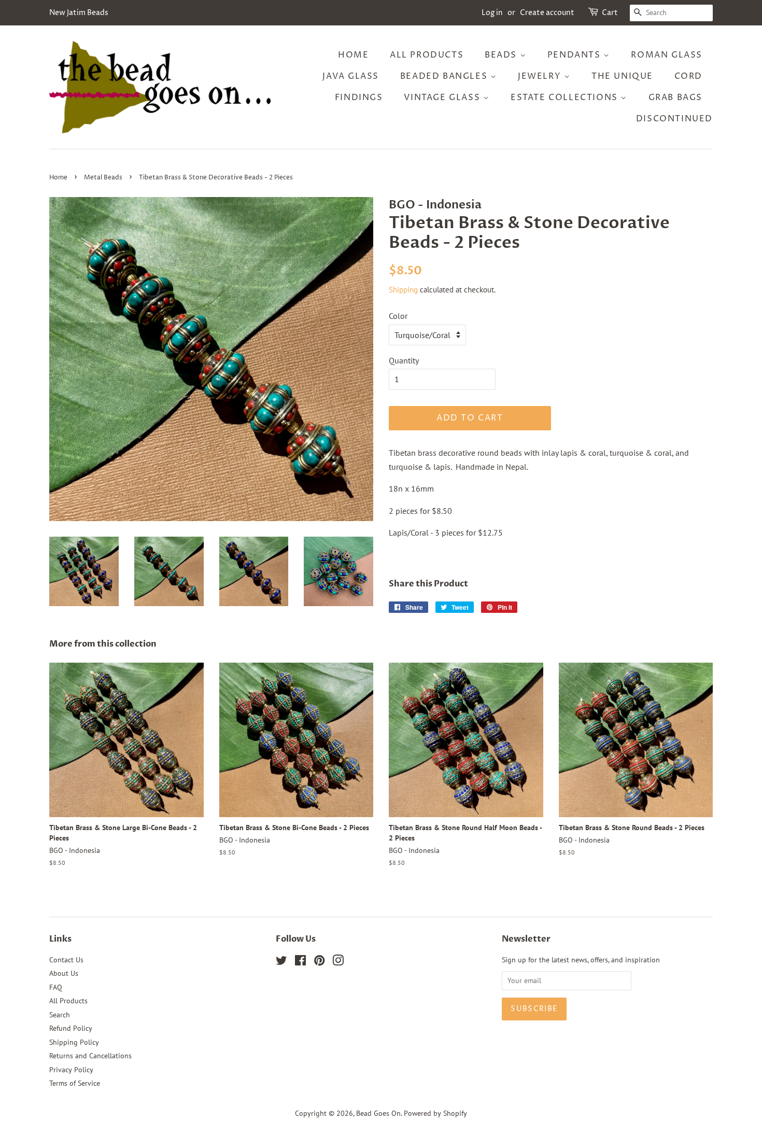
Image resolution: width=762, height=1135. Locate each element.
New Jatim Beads (78, 13)
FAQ (55, 987)
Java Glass (350, 76)
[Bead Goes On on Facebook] (300, 962)
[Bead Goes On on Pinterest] (319, 962)
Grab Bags (675, 97)
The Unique (622, 76)
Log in (492, 13)
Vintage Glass (443, 97)
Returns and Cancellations (90, 1055)
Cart (610, 13)
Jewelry (541, 76)
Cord (688, 76)
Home (353, 55)
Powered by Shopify (435, 1113)
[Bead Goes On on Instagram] (338, 962)
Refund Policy (70, 1028)
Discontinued (674, 118)
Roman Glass (666, 55)
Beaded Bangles (445, 76)
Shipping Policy (74, 1042)
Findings (359, 97)
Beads (502, 55)
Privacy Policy (71, 1069)
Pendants (575, 55)
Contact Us (66, 959)
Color (398, 316)
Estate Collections (565, 97)
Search (59, 1014)
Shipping (403, 290)
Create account (547, 13)
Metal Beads (103, 177)
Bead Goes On (378, 1113)
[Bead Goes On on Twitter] (281, 962)
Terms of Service (74, 1083)
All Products (426, 55)
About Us (63, 973)
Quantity (404, 360)
